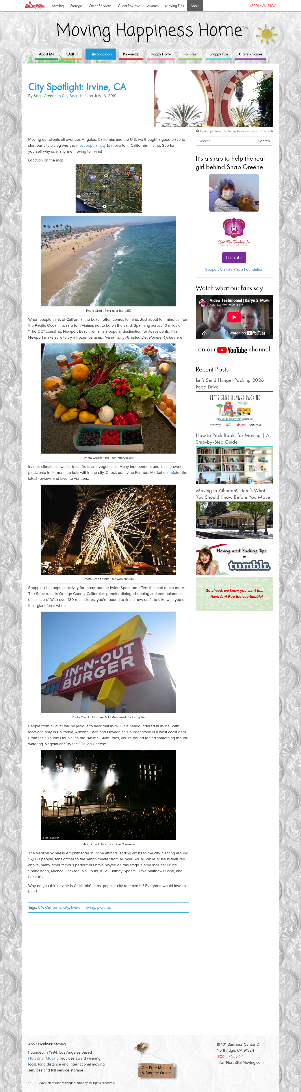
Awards (152, 5)
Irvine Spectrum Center (216, 131)
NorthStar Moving (43, 1058)
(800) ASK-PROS (263, 5)
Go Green (190, 53)
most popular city (91, 145)
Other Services (100, 5)
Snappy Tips (219, 53)
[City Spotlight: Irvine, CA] (213, 99)
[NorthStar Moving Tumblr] (234, 559)
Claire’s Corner (250, 53)
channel (258, 349)
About (194, 5)
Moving (58, 5)
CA (40, 907)
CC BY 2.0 (264, 131)
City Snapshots (100, 53)
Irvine (75, 907)
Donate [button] (234, 258)
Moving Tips (174, 5)
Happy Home (161, 53)
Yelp (172, 472)
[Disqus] (108, 971)
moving (88, 907)
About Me (46, 53)
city (66, 907)
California (53, 907)
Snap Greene (45, 95)
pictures (104, 907)
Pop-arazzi (131, 53)
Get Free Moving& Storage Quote (156, 1070)
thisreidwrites (246, 131)
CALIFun (72, 53)
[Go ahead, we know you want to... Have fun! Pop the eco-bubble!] (234, 594)
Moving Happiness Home (152, 31)
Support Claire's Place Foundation (234, 269)
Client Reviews (129, 5)
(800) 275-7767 (230, 1056)
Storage (76, 5)
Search (264, 141)
